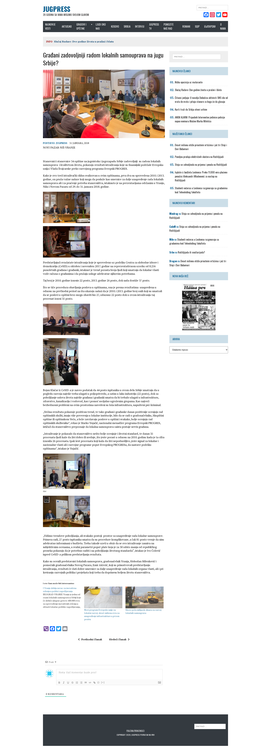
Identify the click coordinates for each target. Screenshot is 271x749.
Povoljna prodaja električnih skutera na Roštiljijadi (199, 157)
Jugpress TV (154, 26)
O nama (223, 26)
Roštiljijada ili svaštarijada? (191, 252)
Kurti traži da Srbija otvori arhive (191, 109)
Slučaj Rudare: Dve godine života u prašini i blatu (84, 41)
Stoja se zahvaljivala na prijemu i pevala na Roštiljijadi (201, 164)
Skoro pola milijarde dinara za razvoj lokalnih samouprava (143, 611)
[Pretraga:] (212, 7)
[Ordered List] (77, 682)
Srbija (127, 26)
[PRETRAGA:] (210, 726)
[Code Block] (90, 682)
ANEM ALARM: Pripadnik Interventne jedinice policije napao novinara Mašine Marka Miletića (200, 119)
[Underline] (68, 682)
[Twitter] (218, 15)
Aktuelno (67, 26)
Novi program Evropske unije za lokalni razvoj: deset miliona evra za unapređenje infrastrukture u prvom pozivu (102, 614)
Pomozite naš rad (168, 26)
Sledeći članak (117, 639)
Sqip (197, 26)
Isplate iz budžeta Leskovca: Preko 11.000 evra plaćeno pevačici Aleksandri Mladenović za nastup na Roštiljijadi (201, 176)
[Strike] (72, 682)
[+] (103, 682)
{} (98, 682)
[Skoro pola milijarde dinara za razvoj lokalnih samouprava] (144, 597)
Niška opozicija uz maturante (188, 82)
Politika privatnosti (135, 730)
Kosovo (115, 26)
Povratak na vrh (147, 734)
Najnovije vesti (50, 26)
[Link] (94, 682)
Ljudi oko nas (101, 26)
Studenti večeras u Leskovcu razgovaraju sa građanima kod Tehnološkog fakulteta (194, 241)
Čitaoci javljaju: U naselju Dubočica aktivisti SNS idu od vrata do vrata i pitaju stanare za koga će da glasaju (201, 100)
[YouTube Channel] (225, 15)
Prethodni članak (91, 639)
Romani (186, 26)
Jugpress (61, 143)
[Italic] (63, 682)
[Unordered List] (81, 682)
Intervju (139, 26)
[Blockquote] (85, 682)
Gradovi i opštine (81, 26)
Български (209, 26)
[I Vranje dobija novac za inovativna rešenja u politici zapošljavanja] (63, 598)
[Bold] (59, 682)
